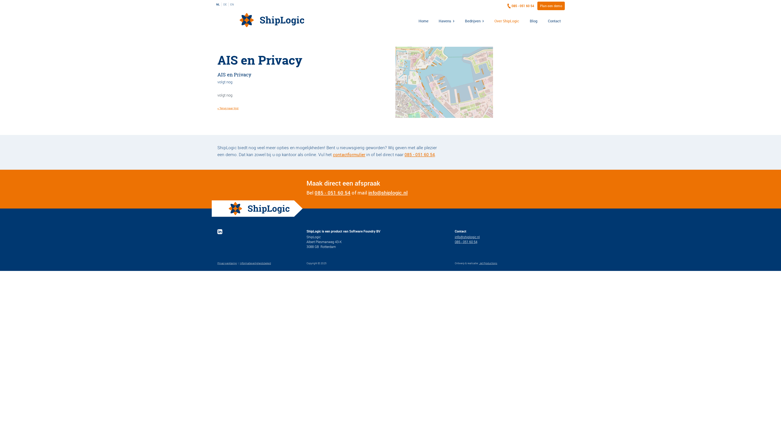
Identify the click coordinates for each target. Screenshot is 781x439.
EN (232, 4)
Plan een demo (551, 6)
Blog (533, 20)
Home (424, 20)
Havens (445, 20)
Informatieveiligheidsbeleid (255, 263)
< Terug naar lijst (228, 108)
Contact (554, 20)
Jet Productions (488, 263)
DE (225, 4)
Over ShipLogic (506, 20)
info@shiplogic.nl (388, 192)
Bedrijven (473, 20)
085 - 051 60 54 (523, 6)
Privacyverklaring (227, 263)
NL (218, 4)
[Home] (272, 20)
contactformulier (349, 154)
